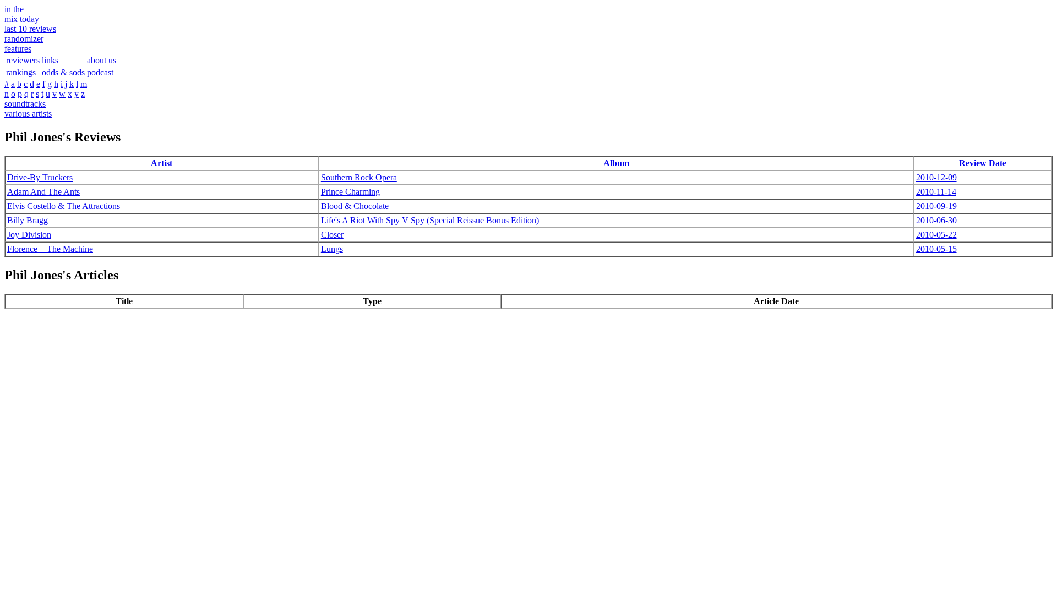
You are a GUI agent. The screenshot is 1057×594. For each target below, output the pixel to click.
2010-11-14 (936, 191)
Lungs (332, 249)
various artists (28, 113)
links (50, 60)
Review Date (982, 163)
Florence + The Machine (50, 249)
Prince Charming (350, 191)
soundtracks (25, 103)
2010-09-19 (936, 206)
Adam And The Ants (43, 191)
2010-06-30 (936, 220)
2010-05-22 (936, 234)
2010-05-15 (936, 249)
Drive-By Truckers (40, 177)
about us (101, 60)
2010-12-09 (936, 177)
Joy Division (29, 234)
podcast (100, 72)
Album (616, 163)
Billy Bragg (27, 220)
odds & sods (63, 72)
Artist (161, 163)
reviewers (23, 60)
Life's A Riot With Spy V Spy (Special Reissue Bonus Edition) (430, 220)
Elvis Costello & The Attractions (63, 206)
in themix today (21, 14)
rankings (21, 72)
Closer (332, 234)
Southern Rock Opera (359, 177)
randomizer (23, 38)
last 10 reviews (30, 29)
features (17, 48)
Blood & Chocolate (355, 206)
